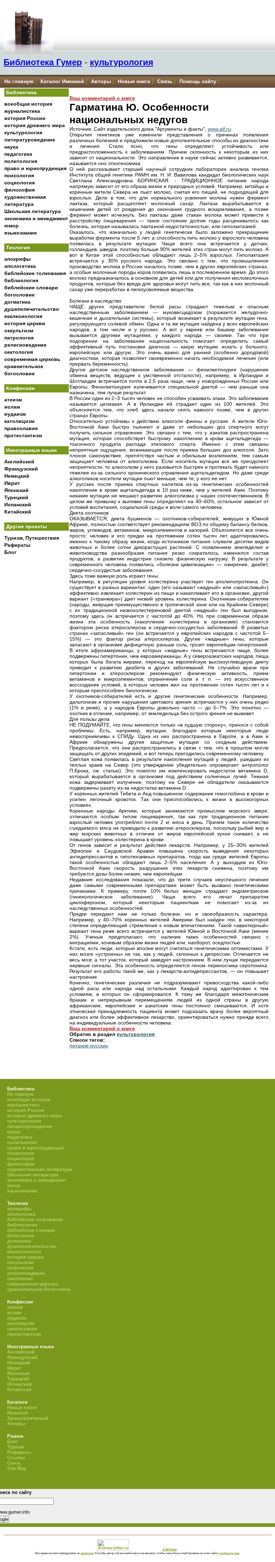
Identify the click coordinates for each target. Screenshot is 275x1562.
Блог (10, 552)
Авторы (101, 81)
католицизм (19, 421)
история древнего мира (34, 125)
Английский (19, 461)
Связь (165, 81)
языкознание (20, 233)
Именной (17, 1413)
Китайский (17, 512)
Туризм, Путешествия (31, 538)
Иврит (12, 483)
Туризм (15, 1447)
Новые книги (134, 81)
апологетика (20, 266)
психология (19, 175)
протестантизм (23, 435)
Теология (18, 247)
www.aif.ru (219, 129)
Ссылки (16, 1457)
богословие (19, 295)
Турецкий (16, 497)
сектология (18, 352)
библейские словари (31, 287)
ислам (12, 407)
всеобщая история (28, 104)
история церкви (24, 323)
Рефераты (17, 545)
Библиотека (21, 92)
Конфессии (20, 388)
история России (24, 118)
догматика (17, 302)
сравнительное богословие (39, 1289)
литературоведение (29, 140)
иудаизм (15, 414)
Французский (21, 469)
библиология (21, 280)
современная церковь (32, 359)
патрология (19, 338)
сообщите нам (229, 1553)
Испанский (17, 504)
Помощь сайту (197, 81)
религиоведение (25, 345)
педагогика (18, 154)
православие (21, 428)
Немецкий (16, 476)
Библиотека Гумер (43, 62)
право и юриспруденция (35, 168)
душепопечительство (31, 309)
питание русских (88, 1045)
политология (20, 161)
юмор (11, 225)
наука (11, 147)
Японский (16, 490)
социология (19, 182)
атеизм (13, 399)
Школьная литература (32, 211)
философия (19, 190)
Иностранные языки (31, 450)
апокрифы (17, 259)
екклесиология (23, 316)
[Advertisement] (36, 676)
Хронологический (27, 1418)
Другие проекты (26, 526)
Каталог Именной (62, 81)
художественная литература (39, 1169)
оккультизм (18, 330)
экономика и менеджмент (36, 218)
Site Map (16, 1468)
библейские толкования (35, 273)
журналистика (22, 111)
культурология (121, 62)
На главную (19, 81)
